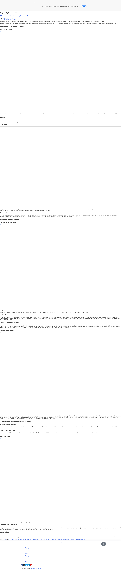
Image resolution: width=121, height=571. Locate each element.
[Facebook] (76, 1)
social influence (51, 539)
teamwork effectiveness (66, 539)
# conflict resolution (12, 539)
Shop (66, 6)
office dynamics (37, 539)
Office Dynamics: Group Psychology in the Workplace (15, 16)
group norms (18, 539)
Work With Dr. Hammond (52, 6)
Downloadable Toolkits (29, 549)
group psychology (24, 539)
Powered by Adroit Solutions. (35, 568)
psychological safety (44, 539)
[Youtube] (86, 1)
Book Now (27, 553)
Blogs (5, 539)
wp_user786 (12, 18)
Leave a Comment (81, 539)
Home (26, 547)
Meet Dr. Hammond (45, 6)
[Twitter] (81, 1)
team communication (58, 539)
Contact (69, 6)
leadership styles (31, 539)
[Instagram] (79, 1)
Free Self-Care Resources (61, 6)
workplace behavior (74, 539)
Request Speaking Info (74, 6)
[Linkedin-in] (84, 1)
